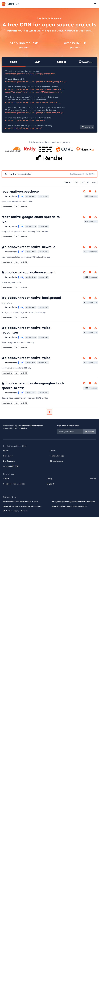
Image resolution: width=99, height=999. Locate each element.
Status (52, 450)
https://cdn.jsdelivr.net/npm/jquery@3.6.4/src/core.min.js (34, 112)
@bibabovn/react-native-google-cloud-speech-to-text (33, 385)
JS (88, 182)
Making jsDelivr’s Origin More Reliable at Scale (20, 501)
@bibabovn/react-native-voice (26, 358)
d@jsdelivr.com (56, 461)
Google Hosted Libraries (14, 484)
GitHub (6, 478)
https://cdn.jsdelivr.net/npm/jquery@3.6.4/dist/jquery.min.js (36, 81)
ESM (76, 182)
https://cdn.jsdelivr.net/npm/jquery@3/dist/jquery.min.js (33, 92)
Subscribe (89, 432)
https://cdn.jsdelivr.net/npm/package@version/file (30, 74)
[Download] (95, 191)
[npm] (90, 191)
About (5, 450)
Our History (8, 456)
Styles (94, 182)
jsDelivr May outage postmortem (15, 511)
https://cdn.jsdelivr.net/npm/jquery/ (23, 128)
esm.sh (93, 478)
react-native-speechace (20, 191)
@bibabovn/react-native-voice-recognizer (27, 330)
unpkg (49, 478)
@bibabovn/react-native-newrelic (28, 247)
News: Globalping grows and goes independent (69, 506)
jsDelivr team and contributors (29, 425)
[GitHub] (84, 191)
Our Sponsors (9, 461)
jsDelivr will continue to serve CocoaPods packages (22, 506)
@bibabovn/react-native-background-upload (32, 300)
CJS (82, 182)
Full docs (89, 127)
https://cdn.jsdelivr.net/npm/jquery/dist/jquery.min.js (32, 102)
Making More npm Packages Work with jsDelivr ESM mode (73, 501)
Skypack (50, 484)
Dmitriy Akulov (20, 428)
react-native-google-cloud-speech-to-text (31, 219)
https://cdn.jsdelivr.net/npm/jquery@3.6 (25, 120)
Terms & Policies (57, 456)
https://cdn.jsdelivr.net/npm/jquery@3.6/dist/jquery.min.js (34, 89)
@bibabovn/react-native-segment (28, 272)
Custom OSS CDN (11, 466)
